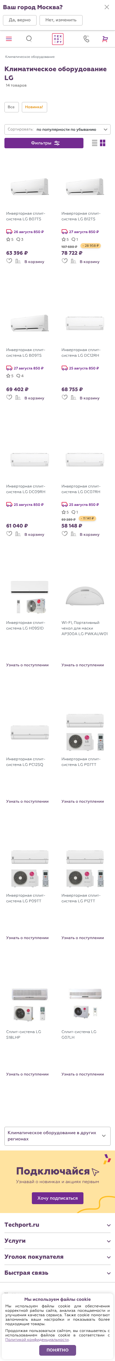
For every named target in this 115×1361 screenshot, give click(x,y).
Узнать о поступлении (27, 665)
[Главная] (57, 39)
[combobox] (72, 130)
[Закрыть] (106, 7)
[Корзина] (106, 39)
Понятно (58, 1350)
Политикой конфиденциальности (37, 1340)
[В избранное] (9, 263)
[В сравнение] (18, 263)
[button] (20, 20)
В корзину (34, 261)
